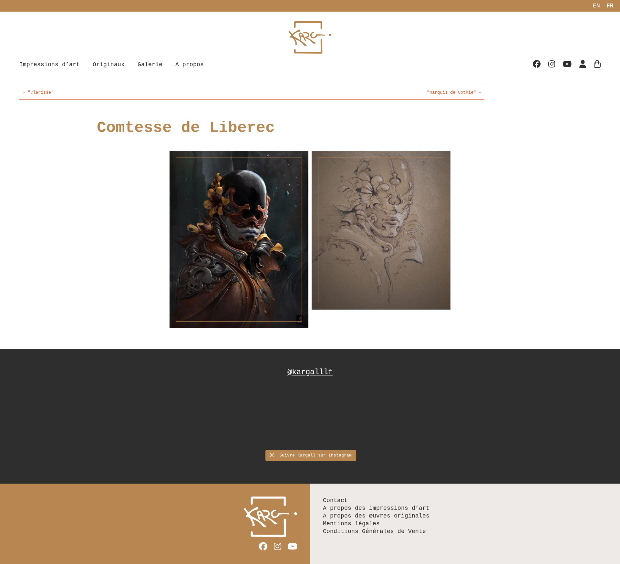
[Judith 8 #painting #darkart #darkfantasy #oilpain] (256, 415)
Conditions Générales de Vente (374, 531)
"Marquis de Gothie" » (454, 92)
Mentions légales (351, 523)
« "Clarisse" (38, 92)
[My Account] (582, 64)
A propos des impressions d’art (376, 508)
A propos (189, 64)
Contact (335, 500)
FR (610, 6)
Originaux (109, 64)
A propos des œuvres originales (376, 516)
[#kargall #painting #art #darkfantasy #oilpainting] (471, 415)
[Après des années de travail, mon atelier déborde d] (149, 415)
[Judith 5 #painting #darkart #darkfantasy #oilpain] (364, 415)
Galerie (150, 64)
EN (596, 6)
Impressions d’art (49, 64)
